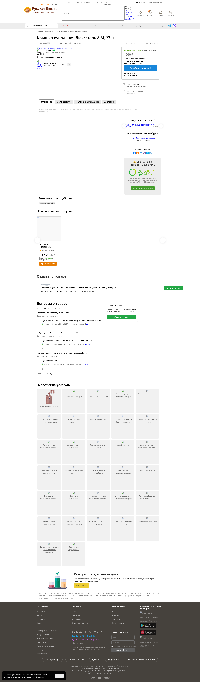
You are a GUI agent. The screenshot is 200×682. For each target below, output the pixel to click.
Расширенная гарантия (47, 630)
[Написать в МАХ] (174, 25)
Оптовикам (85, 2)
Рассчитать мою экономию (142, 188)
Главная (40, 31)
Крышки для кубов (47, 203)
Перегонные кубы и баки (79, 31)
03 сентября (49, 263)
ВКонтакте (115, 619)
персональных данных (138, 647)
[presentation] (124, 126)
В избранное (154, 43)
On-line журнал (76, 659)
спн (126, 14)
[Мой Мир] (141, 153)
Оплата (76, 2)
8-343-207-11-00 (144, 2)
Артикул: (128, 43)
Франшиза (76, 619)
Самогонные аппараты (81, 26)
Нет (89, 324)
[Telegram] (150, 153)
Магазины (41, 611)
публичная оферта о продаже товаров (113, 671)
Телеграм (115, 615)
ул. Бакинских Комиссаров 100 (145, 138)
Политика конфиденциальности (84, 671)
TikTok (114, 627)
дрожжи (128, 12)
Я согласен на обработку (129, 647)
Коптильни (112, 26)
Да (87, 324)
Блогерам (76, 627)
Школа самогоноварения (141, 659)
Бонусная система (44, 634)
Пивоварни (126, 26)
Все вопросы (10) (45, 374)
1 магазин (55, 2)
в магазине (47, 258)
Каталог (48, 31)
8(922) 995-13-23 (82, 635)
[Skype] (147, 153)
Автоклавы (99, 26)
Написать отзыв (173, 288)
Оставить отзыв (43, 642)
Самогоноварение (60, 31)
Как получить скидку (46, 646)
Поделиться (76, 43)
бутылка (128, 16)
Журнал (142, 26)
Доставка (66, 2)
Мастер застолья (108, 2)
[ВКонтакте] (134, 153)
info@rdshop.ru (78, 643)
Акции (64, 26)
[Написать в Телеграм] (169, 25)
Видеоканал (114, 659)
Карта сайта (42, 653)
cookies (18, 675)
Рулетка (96, 659)
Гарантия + (97, 2)
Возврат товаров (44, 627)
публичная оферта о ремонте (100, 673)
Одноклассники (118, 623)
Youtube (114, 611)
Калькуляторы (159, 26)
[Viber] (144, 153)
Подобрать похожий (140, 68)
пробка (128, 19)
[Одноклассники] (137, 153)
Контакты (76, 615)
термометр (129, 18)
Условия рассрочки (45, 638)
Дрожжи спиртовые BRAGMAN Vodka (50, 65)
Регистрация (42, 650)
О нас (74, 611)
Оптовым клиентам (80, 623)
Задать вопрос (121, 317)
